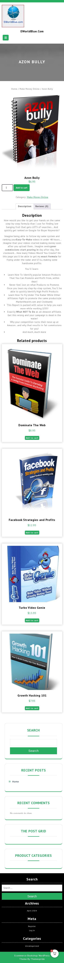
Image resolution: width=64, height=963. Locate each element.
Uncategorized (32, 946)
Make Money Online (30, 89)
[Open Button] (6, 38)
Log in (32, 930)
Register (32, 926)
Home (14, 89)
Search (33, 730)
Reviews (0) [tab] (41, 206)
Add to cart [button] (32, 438)
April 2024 (32, 911)
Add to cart (21, 187)
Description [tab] (24, 206)
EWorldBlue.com (32, 31)
